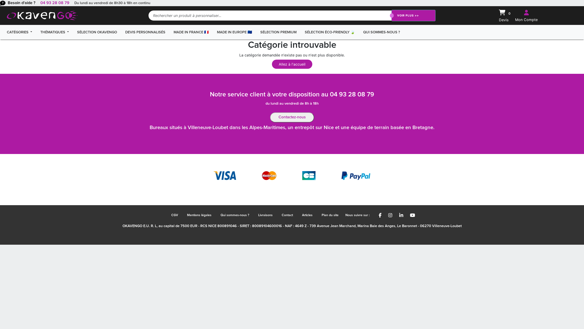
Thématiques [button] (53, 32)
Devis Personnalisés (145, 32)
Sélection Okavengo (97, 32)
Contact (287, 215)
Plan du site (330, 215)
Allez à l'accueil (292, 64)
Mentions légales (199, 215)
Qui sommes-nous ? (381, 32)
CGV (174, 215)
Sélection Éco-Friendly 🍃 (330, 32)
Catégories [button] (18, 32)
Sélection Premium (278, 32)
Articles (307, 215)
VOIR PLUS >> (408, 15)
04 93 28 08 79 (54, 3)
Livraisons (265, 215)
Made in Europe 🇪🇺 (234, 32)
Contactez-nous (292, 117)
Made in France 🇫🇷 (191, 32)
